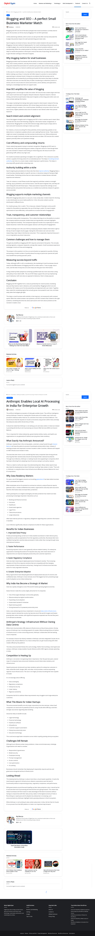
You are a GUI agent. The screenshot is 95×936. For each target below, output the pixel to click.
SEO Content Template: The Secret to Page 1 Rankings (13, 369)
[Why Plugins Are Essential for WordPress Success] (70, 121)
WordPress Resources (63, 933)
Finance (26, 933)
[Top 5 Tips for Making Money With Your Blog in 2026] (70, 107)
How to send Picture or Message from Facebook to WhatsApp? (81, 29)
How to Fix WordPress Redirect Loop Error (80, 909)
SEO (12, 12)
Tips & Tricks (29, 916)
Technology (57, 3)
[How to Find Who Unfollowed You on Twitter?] (70, 51)
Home (35, 3)
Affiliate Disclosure (53, 914)
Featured (77, 3)
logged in (14, 384)
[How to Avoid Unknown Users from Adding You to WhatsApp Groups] (70, 37)
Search (67, 12)
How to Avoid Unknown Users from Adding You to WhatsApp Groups (81, 36)
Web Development (67, 3)
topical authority (44, 171)
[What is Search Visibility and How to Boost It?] (33, 362)
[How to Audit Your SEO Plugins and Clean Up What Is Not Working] (70, 114)
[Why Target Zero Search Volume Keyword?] (70, 44)
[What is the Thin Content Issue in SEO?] (51, 362)
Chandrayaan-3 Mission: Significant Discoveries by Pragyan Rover (81, 57)
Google (28, 914)
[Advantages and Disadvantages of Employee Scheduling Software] (70, 100)
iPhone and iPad (33, 933)
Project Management (42, 933)
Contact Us (85, 3)
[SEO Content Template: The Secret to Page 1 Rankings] (14, 362)
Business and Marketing (45, 3)
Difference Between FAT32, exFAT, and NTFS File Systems (81, 126)
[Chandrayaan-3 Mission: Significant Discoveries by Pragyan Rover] (70, 57)
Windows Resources (52, 933)
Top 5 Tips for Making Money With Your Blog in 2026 (81, 107)
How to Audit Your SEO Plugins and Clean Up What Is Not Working (81, 114)
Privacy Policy (52, 916)
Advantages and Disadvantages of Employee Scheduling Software (82, 99)
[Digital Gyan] (9, 3)
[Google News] (36, 307)
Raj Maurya (11, 27)
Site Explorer (72, 933)
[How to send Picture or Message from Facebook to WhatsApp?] (70, 30)
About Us (51, 909)
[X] (19, 321)
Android (22, 933)
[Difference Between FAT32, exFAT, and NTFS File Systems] (70, 127)
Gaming (28, 912)
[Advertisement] (77, 77)
